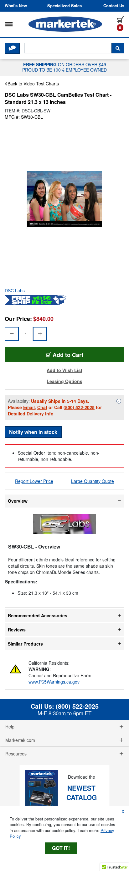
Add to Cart (68, 355)
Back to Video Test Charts (33, 83)
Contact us (113, 5)
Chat (42, 407)
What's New (16, 5)
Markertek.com (20, 740)
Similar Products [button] (25, 644)
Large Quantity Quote (92, 481)
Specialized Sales (64, 5)
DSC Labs (15, 290)
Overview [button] (18, 501)
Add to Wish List (64, 370)
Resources (16, 753)
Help (9, 726)
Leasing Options (64, 381)
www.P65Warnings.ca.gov (54, 682)
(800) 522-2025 (79, 407)
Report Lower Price (34, 481)
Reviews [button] (17, 629)
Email (29, 407)
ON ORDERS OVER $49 (64, 67)
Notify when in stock (33, 432)
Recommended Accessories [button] (37, 615)
